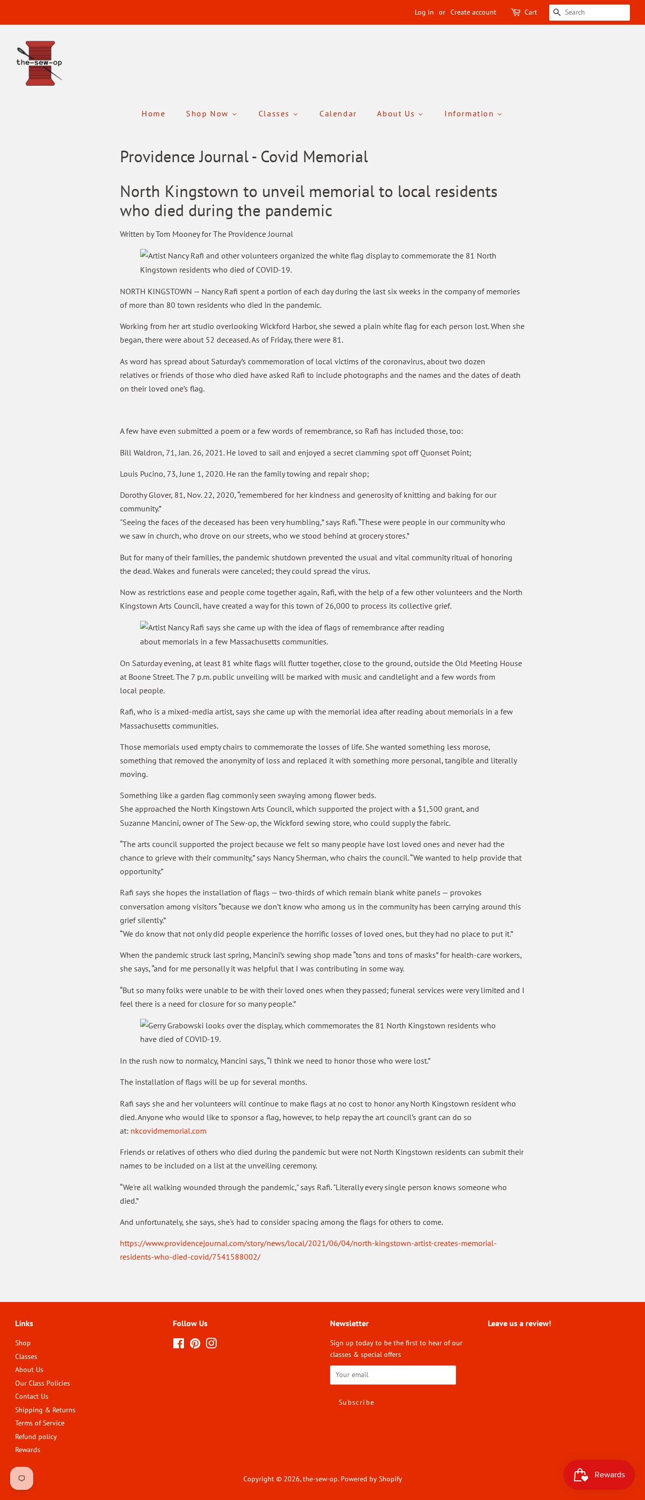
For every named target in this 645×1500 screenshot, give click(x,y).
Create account (473, 12)
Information (470, 113)
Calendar (338, 113)
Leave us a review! (516, 1342)
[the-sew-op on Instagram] (211, 1345)
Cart (531, 12)
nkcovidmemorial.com (170, 1131)
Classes (276, 113)
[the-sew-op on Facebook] (178, 1345)
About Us (397, 113)
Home (153, 113)
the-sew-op (320, 1478)
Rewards (27, 1449)
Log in (424, 12)
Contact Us (31, 1396)
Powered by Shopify (371, 1478)
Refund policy (36, 1436)
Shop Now (208, 113)
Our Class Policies (42, 1383)
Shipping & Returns (45, 1409)
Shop (23, 1342)
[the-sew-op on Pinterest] (195, 1345)
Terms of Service (39, 1422)
